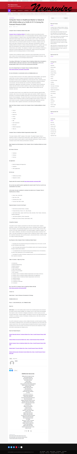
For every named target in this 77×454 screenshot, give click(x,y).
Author (11, 358)
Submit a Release (52, 451)
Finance (52, 76)
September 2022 (53, 135)
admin (11, 26)
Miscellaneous (53, 91)
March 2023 (53, 124)
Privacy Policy (42, 452)
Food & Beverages (54, 80)
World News (53, 106)
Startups (20, 10)
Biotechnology (53, 67)
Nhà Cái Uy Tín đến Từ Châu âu (28, 420)
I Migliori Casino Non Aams (28, 387)
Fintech (52, 78)
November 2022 (53, 131)
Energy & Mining (53, 72)
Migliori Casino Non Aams (28, 412)
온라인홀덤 (28, 419)
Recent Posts (15, 358)
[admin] (12, 362)
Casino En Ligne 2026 (28, 409)
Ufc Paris (28, 392)
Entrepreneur (15, 0)
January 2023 (53, 128)
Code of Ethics (64, 451)
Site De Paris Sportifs (28, 398)
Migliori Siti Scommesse (28, 406)
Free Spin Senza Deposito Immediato (28, 415)
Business (31, 0)
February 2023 (53, 126)
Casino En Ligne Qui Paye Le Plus (28, 426)
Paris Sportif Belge (28, 382)
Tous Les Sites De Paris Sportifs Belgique (28, 383)
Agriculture (52, 65)
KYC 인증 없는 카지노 (28, 405)
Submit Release (49, 10)
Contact (56, 10)
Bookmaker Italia (28, 386)
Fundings (52, 82)
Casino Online (28, 381)
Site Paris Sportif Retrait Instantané (28, 397)
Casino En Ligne (28, 407)
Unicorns (19, 0)
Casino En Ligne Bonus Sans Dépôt (28, 402)
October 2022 (53, 133)
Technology (33, 10)
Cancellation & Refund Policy (55, 452)
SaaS (51, 95)
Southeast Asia (53, 97)
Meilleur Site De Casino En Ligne (28, 376)
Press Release (41, 10)
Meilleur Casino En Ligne (28, 421)
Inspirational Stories (25, 0)
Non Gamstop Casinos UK (28, 378)
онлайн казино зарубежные (28, 395)
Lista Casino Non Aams (28, 377)
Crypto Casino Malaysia (28, 424)
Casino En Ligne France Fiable (28, 410)
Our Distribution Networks (38, 0)
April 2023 (52, 122)
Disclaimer (62, 452)
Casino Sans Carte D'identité (28, 391)
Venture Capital (53, 104)
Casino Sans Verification (28, 396)
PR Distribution (58, 451)
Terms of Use (47, 452)
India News (10, 0)
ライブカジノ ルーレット (28, 393)
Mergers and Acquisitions (55, 89)
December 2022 (53, 129)
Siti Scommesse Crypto (28, 390)
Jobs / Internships (42, 451)
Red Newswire (13, 5)
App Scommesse (28, 388)
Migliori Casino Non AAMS (28, 425)
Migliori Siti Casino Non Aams (28, 416)
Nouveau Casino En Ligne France (28, 401)
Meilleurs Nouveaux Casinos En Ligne (28, 400)
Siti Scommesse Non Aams (28, 417)
